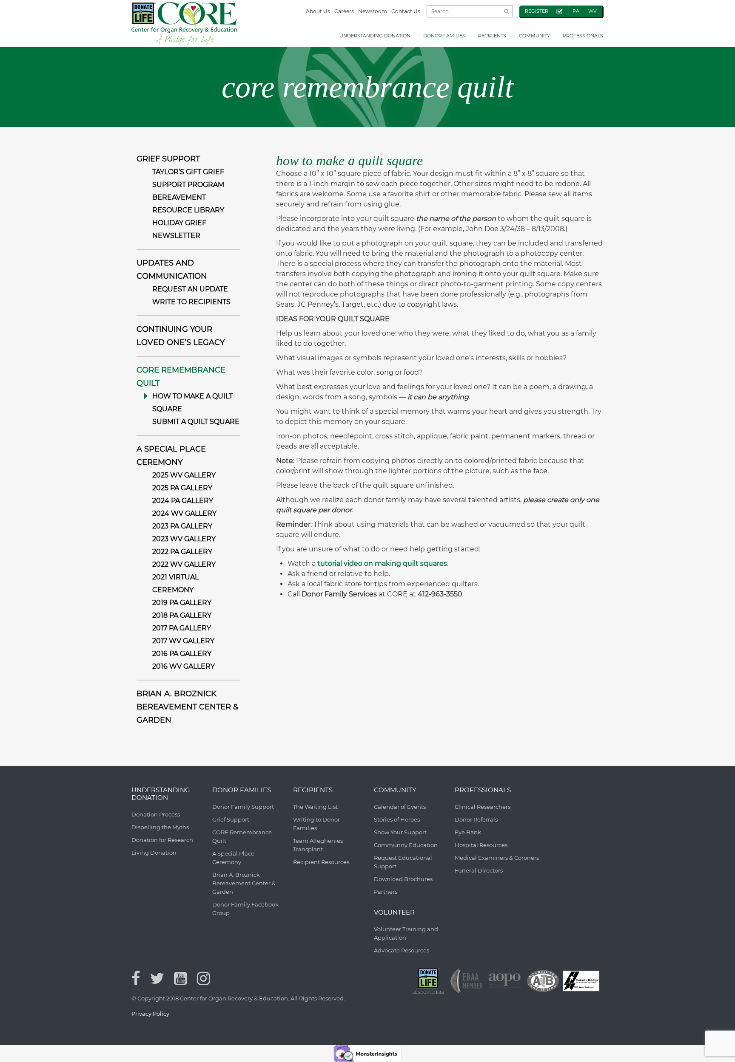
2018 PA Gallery (181, 615)
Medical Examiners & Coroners (497, 857)
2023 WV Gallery (184, 539)
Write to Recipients (191, 302)
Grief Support (168, 159)
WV (592, 11)
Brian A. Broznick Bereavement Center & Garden (187, 707)
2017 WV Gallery (183, 641)
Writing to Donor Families (316, 823)
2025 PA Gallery (182, 488)
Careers (344, 11)
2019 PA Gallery (181, 603)
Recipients (492, 36)
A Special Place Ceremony (233, 857)
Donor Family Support (243, 806)
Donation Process (155, 814)
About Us (318, 11)
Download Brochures (403, 879)
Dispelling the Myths (160, 827)
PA (576, 11)
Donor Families (444, 36)
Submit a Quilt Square (195, 422)
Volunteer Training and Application (406, 933)
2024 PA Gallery (182, 501)
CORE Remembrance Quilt (242, 836)
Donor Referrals (476, 819)
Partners (385, 891)
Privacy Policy (150, 1013)
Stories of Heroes (397, 819)
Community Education (406, 845)
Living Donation (154, 852)
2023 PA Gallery (182, 526)
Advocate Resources (401, 950)
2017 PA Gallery (181, 628)
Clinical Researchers (482, 806)
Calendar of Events (400, 806)
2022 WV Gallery (184, 564)
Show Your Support (400, 832)
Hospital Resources (481, 845)
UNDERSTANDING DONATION (374, 36)
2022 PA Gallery (182, 552)
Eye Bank (468, 832)
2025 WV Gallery (184, 475)
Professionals (583, 36)
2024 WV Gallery (184, 513)
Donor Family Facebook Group (245, 908)
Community (534, 36)
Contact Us (405, 11)
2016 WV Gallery (183, 666)
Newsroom (372, 11)
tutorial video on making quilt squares (382, 563)
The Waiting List (315, 806)
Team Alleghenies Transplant (318, 845)
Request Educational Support (403, 862)
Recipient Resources (321, 862)
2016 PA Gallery (181, 654)
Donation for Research (162, 839)
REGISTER (536, 11)
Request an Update (190, 289)
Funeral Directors (479, 870)
